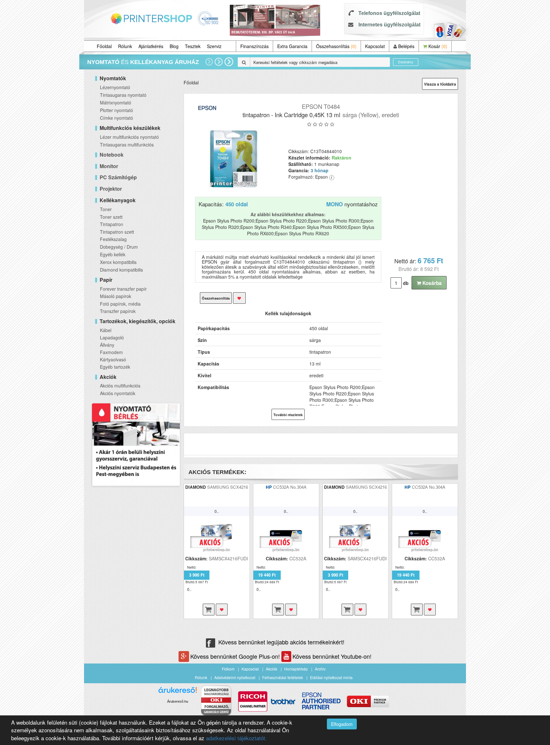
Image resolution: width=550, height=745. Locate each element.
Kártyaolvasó (113, 359)
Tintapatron (111, 224)
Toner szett (111, 217)
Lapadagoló (112, 337)
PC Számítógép (118, 177)
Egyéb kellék (112, 254)
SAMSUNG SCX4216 (227, 487)
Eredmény (405, 62)
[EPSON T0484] (233, 159)
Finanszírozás (254, 46)
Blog (174, 46)
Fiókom (228, 668)
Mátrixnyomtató (115, 102)
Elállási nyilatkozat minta (331, 677)
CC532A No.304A (290, 487)
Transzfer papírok (118, 311)
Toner (106, 209)
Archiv (320, 668)
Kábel (105, 330)
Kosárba (431, 283)
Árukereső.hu (177, 701)
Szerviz (214, 46)
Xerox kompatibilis (118, 262)
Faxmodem (111, 352)
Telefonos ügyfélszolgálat (389, 13)
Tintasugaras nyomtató (123, 95)
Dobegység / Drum (119, 247)
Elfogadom (342, 724)
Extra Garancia (292, 46)
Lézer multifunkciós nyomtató (129, 137)
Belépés (405, 46)
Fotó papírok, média (120, 304)
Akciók (271, 668)
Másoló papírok (115, 296)
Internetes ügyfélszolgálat (389, 24)
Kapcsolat (375, 46)
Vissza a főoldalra (440, 84)
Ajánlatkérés (150, 46)
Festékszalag (113, 239)
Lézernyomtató (115, 87)
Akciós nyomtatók (117, 393)
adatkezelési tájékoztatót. (236, 738)
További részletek (288, 414)
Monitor (109, 166)
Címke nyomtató (116, 118)
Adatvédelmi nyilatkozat (234, 677)
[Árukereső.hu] (178, 692)
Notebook (111, 154)
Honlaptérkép (296, 668)
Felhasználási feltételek (282, 677)
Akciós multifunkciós (120, 385)
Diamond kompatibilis (121, 269)
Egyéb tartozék (115, 367)
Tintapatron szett (117, 232)
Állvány (107, 345)
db (406, 283)
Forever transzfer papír (123, 289)
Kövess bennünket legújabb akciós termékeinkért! (281, 642)
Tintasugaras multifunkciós (127, 144)
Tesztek (193, 46)
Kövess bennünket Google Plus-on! (235, 656)
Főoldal (104, 46)
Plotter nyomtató (116, 110)
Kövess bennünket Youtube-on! (332, 656)
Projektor (111, 188)
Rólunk (125, 46)
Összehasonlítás (336, 46)
